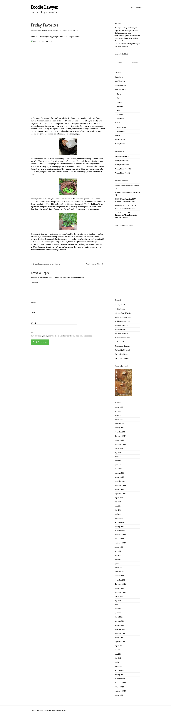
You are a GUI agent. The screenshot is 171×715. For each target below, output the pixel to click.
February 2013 (119, 572)
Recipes (117, 123)
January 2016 (119, 428)
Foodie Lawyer (44, 7)
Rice (118, 110)
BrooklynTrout (120, 305)
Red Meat (120, 106)
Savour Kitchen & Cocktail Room (44, 121)
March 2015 (118, 469)
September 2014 (120, 494)
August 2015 (119, 448)
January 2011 (119, 675)
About (138, 8)
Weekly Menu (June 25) (123, 169)
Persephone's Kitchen (122, 338)
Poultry (119, 102)
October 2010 (119, 687)
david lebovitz (120, 309)
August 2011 (118, 646)
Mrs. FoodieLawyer (45, 30)
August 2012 (119, 596)
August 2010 (119, 695)
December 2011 (120, 629)
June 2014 (118, 506)
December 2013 (120, 531)
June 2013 (118, 555)
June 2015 (118, 456)
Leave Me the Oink (121, 325)
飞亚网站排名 (119, 206)
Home (131, 8)
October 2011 (119, 637)
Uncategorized (120, 140)
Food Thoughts (120, 81)
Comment (35, 282)
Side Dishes (121, 131)
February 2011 (119, 670)
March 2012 (118, 617)
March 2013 (118, 568)
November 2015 (120, 436)
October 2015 (119, 440)
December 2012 (120, 580)
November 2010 (120, 683)
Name (34, 302)
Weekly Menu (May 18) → (95, 264)
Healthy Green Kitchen (122, 321)
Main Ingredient (120, 89)
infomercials (63, 201)
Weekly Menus (120, 144)
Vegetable (120, 119)
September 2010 (120, 691)
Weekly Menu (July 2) (122, 165)
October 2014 (119, 489)
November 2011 (120, 633)
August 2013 (119, 547)
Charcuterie (119, 77)
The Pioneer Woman (122, 358)
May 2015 (118, 461)
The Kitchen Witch (121, 354)
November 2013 (120, 535)
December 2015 (120, 432)
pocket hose (93, 204)
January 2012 (119, 625)
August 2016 (119, 407)
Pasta (119, 94)
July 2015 (118, 452)
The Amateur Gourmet (122, 346)
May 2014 (118, 510)
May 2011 (118, 658)
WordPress (62, 710)
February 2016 (119, 424)
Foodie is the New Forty (123, 317)
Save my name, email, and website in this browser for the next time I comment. (62, 336)
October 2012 (119, 588)
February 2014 (119, 522)
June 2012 (118, 605)
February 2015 (119, 473)
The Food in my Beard (122, 350)
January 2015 (119, 477)
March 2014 (119, 518)
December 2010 (120, 679)
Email (33, 312)
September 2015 (120, 444)
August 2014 (119, 498)
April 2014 (118, 514)
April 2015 (118, 465)
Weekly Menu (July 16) (122, 161)
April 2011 (118, 662)
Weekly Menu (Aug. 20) (122, 156)
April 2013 (118, 563)
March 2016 (119, 420)
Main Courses (121, 127)
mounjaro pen (120, 192)
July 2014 (118, 502)
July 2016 (118, 411)
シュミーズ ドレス (121, 212)
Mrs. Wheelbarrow (121, 334)
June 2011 (118, 654)
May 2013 (118, 559)
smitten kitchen (120, 342)
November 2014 (120, 485)
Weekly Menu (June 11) (122, 173)
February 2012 (119, 621)
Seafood (120, 115)
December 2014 (120, 481)
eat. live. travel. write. (123, 313)
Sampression (47, 710)
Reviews (117, 136)
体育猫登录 (119, 199)
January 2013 (119, 576)
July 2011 (118, 650)
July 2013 (118, 551)
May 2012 (118, 609)
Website (34, 323)
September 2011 (120, 642)
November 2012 (120, 584)
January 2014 (119, 526)
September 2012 (120, 592)
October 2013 (119, 539)
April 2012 (118, 613)
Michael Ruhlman (120, 329)
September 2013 (120, 543)
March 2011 (118, 666)
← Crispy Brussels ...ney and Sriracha (45, 264)
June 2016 (118, 415)
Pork (118, 98)
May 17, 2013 (57, 30)
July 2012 (118, 600)
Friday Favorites (73, 30)
